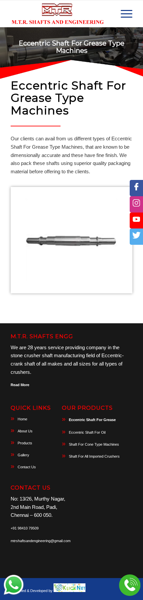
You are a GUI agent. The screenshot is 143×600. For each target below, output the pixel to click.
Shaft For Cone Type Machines (94, 444)
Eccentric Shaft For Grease (92, 420)
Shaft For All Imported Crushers (94, 456)
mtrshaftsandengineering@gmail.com (41, 541)
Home (22, 419)
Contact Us (27, 467)
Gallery (23, 455)
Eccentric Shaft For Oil (87, 432)
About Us (25, 431)
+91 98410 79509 (25, 528)
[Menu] (123, 13)
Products (25, 443)
